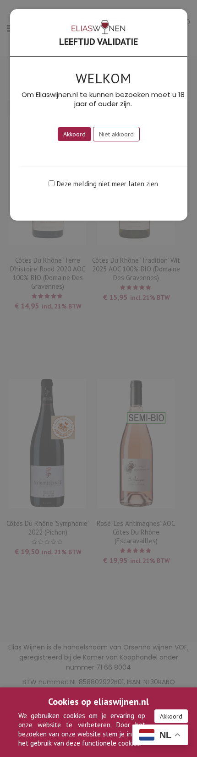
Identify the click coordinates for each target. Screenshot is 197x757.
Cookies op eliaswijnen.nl (98, 702)
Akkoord (171, 716)
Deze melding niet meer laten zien (107, 183)
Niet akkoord (116, 134)
